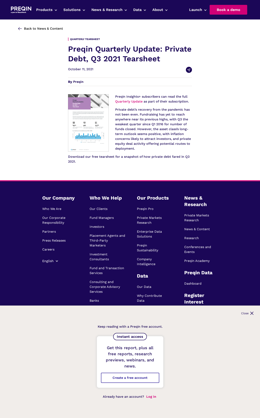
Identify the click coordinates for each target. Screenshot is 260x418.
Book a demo (228, 10)
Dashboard (193, 283)
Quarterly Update (129, 101)
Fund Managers (102, 218)
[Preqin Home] (21, 9)
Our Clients (98, 209)
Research (191, 238)
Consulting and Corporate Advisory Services (105, 287)
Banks (94, 300)
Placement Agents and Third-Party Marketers (107, 240)
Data (137, 10)
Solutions (72, 10)
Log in (151, 397)
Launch (195, 10)
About (157, 10)
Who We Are (51, 209)
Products (44, 10)
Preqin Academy (197, 261)
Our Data (144, 287)
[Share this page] (189, 70)
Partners (49, 231)
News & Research (106, 10)
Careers (48, 249)
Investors (97, 227)
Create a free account (130, 378)
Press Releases (54, 240)
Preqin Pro (145, 209)
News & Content (197, 229)
